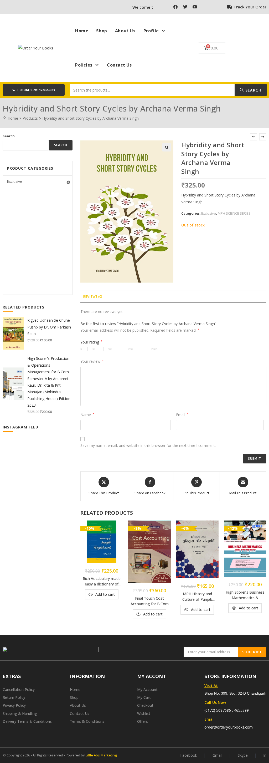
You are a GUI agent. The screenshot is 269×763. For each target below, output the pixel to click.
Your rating (91, 342)
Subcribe (252, 651)
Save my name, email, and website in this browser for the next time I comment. (148, 445)
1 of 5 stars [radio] (84, 349)
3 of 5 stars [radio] (115, 349)
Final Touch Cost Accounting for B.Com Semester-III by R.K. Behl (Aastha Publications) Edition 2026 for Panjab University (149, 601)
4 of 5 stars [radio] (137, 349)
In (264, 755)
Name (87, 414)
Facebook (188, 755)
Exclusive (208, 213)
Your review (92, 361)
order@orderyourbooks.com (228, 727)
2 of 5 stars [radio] (98, 349)
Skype (243, 755)
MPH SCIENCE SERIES (234, 213)
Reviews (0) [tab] (92, 296)
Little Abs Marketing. (101, 755)
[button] (34, 90)
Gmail (217, 755)
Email (182, 414)
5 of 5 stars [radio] (162, 349)
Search (252, 90)
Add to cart (105, 594)
